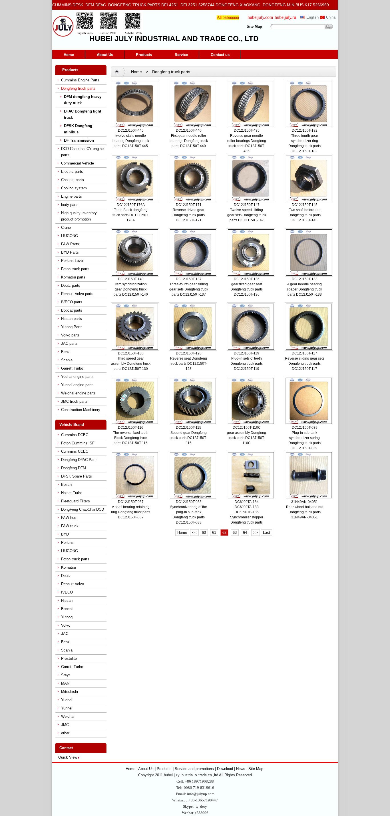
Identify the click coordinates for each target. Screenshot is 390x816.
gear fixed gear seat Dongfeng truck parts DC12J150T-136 (246, 289)
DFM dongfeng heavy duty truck (82, 100)
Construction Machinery (80, 410)
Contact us (220, 55)
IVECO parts (71, 302)
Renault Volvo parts (77, 294)
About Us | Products (155, 769)
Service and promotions (195, 769)
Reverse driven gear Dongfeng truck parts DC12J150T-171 (188, 215)
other (65, 733)
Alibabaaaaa (228, 17)
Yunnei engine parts (77, 385)
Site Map (254, 26)
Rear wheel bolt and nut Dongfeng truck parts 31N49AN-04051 (304, 512)
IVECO (67, 592)
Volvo (65, 625)
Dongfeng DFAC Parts (79, 460)
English (312, 17)
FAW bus (68, 518)
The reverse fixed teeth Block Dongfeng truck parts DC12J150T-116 (130, 438)
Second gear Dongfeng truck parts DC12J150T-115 (188, 438)
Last (266, 532)
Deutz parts (70, 285)
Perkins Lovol (72, 260)
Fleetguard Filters (75, 501)
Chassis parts (72, 180)
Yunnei (66, 708)
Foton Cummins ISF (78, 443)
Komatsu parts (73, 277)
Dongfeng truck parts (78, 88)
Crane (66, 227)
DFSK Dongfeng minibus (78, 129)
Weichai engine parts (78, 393)
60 (204, 532)
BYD (65, 534)
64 (245, 532)
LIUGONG (69, 236)
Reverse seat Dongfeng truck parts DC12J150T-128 (188, 363)
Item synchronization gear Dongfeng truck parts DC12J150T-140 (131, 289)
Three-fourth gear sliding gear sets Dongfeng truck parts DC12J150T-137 (188, 289)
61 (214, 532)
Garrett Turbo (72, 368)
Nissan (67, 600)
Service (181, 55)
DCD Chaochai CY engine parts (82, 152)
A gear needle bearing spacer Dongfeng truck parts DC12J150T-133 (304, 289)
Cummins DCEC (74, 435)
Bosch (66, 484)
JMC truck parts (74, 401)
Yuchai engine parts (77, 376)
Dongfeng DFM (73, 468)
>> (255, 532)
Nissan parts (71, 318)
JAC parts (69, 343)
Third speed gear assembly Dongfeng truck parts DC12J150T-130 (130, 363)
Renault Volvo (72, 584)
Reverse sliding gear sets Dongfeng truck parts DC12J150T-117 (304, 363)
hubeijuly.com (260, 17)
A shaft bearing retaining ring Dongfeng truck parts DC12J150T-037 (130, 512)
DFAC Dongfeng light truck (82, 114)
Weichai (67, 716)
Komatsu (68, 567)
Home (69, 55)
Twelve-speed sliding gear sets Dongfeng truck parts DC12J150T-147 (246, 215)
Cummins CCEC (74, 451)
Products (144, 55)
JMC (65, 725)
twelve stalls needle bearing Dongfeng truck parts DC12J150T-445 (130, 141)
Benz (65, 352)
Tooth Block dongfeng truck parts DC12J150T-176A (130, 215)
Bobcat (67, 609)
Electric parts (72, 171)
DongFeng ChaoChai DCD (82, 509)
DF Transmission (79, 140)
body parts (70, 205)
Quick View (67, 757)
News (240, 769)
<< (194, 532)
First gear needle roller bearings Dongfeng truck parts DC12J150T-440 (189, 141)
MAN (65, 683)
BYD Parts (70, 252)
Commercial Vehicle (77, 163)
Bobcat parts (71, 310)
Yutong (67, 617)
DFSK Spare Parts (76, 476)
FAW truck (70, 526)
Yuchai (66, 700)
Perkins (67, 542)
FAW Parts (70, 244)
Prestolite (69, 658)
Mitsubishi (69, 691)
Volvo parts (70, 335)
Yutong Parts (72, 327)
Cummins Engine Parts (80, 80)
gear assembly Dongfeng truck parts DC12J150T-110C (246, 438)
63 (235, 532)
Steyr (65, 675)
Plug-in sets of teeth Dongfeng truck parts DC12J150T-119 (246, 363)
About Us (105, 55)
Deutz (66, 576)
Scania (67, 360)
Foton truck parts (75, 269)
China (330, 17)
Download (225, 769)
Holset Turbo (71, 493)
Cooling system (74, 188)
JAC (64, 633)
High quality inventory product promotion (79, 216)
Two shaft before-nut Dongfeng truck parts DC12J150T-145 (304, 215)
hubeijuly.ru (285, 17)
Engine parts (71, 196)
